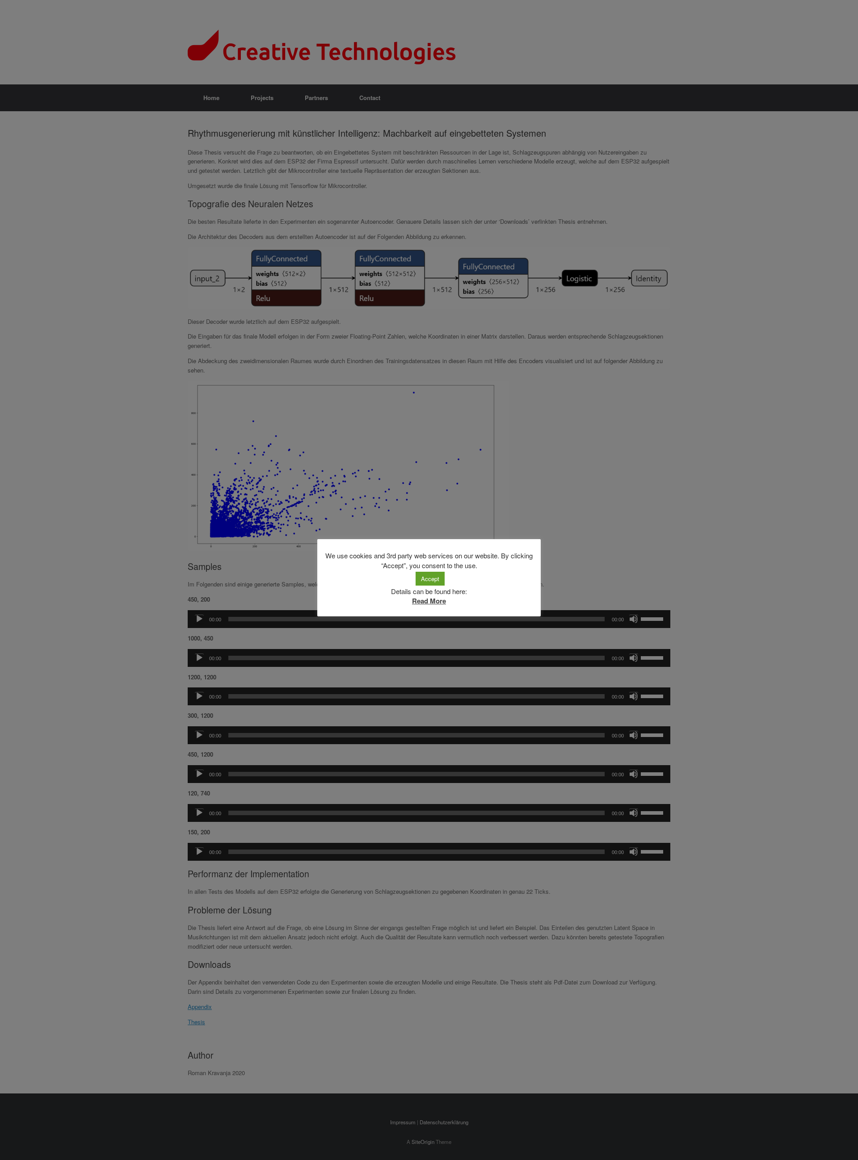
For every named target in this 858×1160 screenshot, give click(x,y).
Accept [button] (430, 578)
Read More (429, 601)
